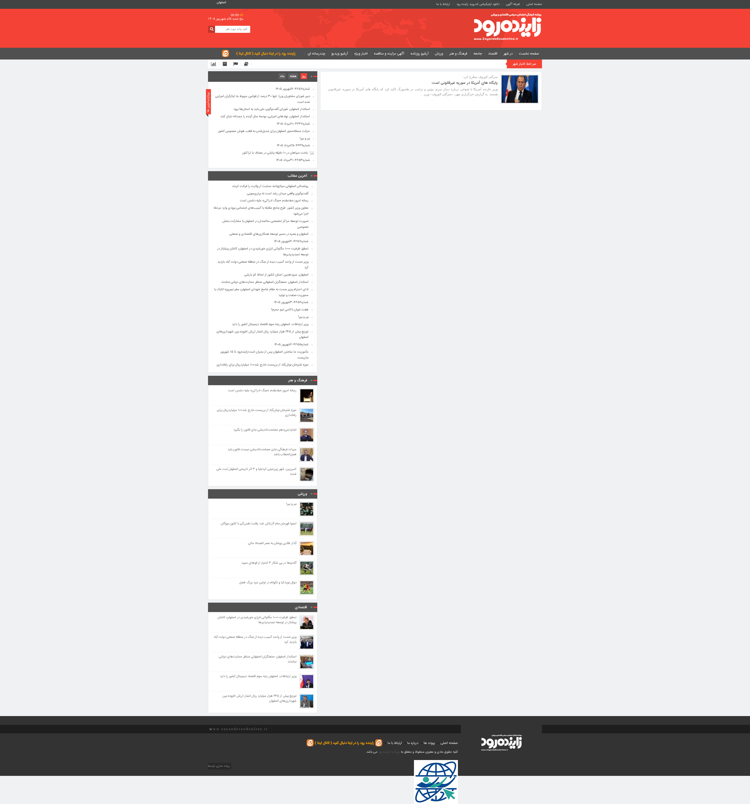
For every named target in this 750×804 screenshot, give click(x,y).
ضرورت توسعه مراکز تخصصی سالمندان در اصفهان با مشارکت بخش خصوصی (265, 224)
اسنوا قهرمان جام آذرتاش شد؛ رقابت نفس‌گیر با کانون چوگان (258, 523)
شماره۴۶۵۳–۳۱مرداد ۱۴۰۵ (293, 160)
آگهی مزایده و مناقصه (389, 54)
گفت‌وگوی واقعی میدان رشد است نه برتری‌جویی (277, 193)
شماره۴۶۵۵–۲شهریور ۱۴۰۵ (291, 344)
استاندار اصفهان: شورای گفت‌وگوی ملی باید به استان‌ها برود (271, 109)
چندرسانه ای (316, 54)
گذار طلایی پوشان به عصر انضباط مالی (272, 543)
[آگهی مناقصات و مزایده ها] (237, 64)
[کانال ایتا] (248, 64)
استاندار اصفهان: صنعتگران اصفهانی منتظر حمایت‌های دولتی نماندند (264, 282)
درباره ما (412, 743)
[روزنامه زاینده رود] (507, 27)
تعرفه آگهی (513, 4)
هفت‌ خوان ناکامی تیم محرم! (289, 309)
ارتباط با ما (443, 4)
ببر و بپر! (305, 138)
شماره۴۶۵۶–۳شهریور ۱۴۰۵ (291, 302)
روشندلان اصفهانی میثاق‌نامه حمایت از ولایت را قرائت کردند (270, 186)
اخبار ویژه (361, 54)
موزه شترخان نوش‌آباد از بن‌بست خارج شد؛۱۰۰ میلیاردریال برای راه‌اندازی (262, 365)
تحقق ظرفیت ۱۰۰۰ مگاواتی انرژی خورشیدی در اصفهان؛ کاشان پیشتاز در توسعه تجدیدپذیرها (262, 251)
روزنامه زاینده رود (389, 752)
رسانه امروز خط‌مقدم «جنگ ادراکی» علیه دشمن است (274, 200)
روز (304, 76)
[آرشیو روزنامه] (226, 64)
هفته (293, 76)
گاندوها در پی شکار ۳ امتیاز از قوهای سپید (268, 563)
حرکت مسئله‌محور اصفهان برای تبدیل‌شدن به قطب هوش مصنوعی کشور (264, 131)
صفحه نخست (529, 54)
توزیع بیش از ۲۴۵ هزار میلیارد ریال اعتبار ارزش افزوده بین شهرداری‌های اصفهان (262, 334)
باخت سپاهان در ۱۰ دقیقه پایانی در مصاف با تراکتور (275, 153)
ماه (282, 76)
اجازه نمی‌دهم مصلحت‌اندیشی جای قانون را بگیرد (264, 430)
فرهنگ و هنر (458, 54)
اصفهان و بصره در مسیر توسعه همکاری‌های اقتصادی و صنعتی (268, 234)
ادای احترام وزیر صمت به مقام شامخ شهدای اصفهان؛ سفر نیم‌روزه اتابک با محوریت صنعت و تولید (261, 292)
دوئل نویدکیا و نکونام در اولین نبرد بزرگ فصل (267, 582)
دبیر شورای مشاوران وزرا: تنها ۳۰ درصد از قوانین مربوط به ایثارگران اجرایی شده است (262, 99)
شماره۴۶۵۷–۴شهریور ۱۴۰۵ (292, 89)
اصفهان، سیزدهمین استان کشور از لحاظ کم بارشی (276, 275)
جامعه (477, 54)
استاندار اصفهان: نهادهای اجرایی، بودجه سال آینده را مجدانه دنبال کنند (265, 116)
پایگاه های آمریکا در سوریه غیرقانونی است (465, 83)
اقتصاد (492, 54)
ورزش (439, 54)
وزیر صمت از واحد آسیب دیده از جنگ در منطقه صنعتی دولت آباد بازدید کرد (262, 265)
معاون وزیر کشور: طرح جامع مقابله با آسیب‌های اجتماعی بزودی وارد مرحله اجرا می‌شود (261, 211)
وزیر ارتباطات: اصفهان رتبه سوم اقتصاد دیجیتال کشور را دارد (270, 324)
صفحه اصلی (534, 4)
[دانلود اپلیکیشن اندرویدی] (215, 64)
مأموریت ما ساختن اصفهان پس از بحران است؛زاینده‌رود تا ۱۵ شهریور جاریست (264, 355)
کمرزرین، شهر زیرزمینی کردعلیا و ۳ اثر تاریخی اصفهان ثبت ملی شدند (256, 472)
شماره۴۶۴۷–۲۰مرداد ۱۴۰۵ (293, 124)
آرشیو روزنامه (419, 54)
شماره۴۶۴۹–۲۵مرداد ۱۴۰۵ (293, 145)
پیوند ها (429, 743)
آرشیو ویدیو (339, 54)
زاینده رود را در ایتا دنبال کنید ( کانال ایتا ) (266, 54)
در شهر (508, 54)
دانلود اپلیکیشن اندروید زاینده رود (478, 4)
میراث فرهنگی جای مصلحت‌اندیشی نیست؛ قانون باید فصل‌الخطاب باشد (262, 452)
